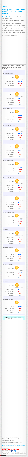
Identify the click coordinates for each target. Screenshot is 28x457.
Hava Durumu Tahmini (14, 3)
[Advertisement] (14, 50)
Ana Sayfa (5, 6)
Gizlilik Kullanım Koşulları (6, 450)
